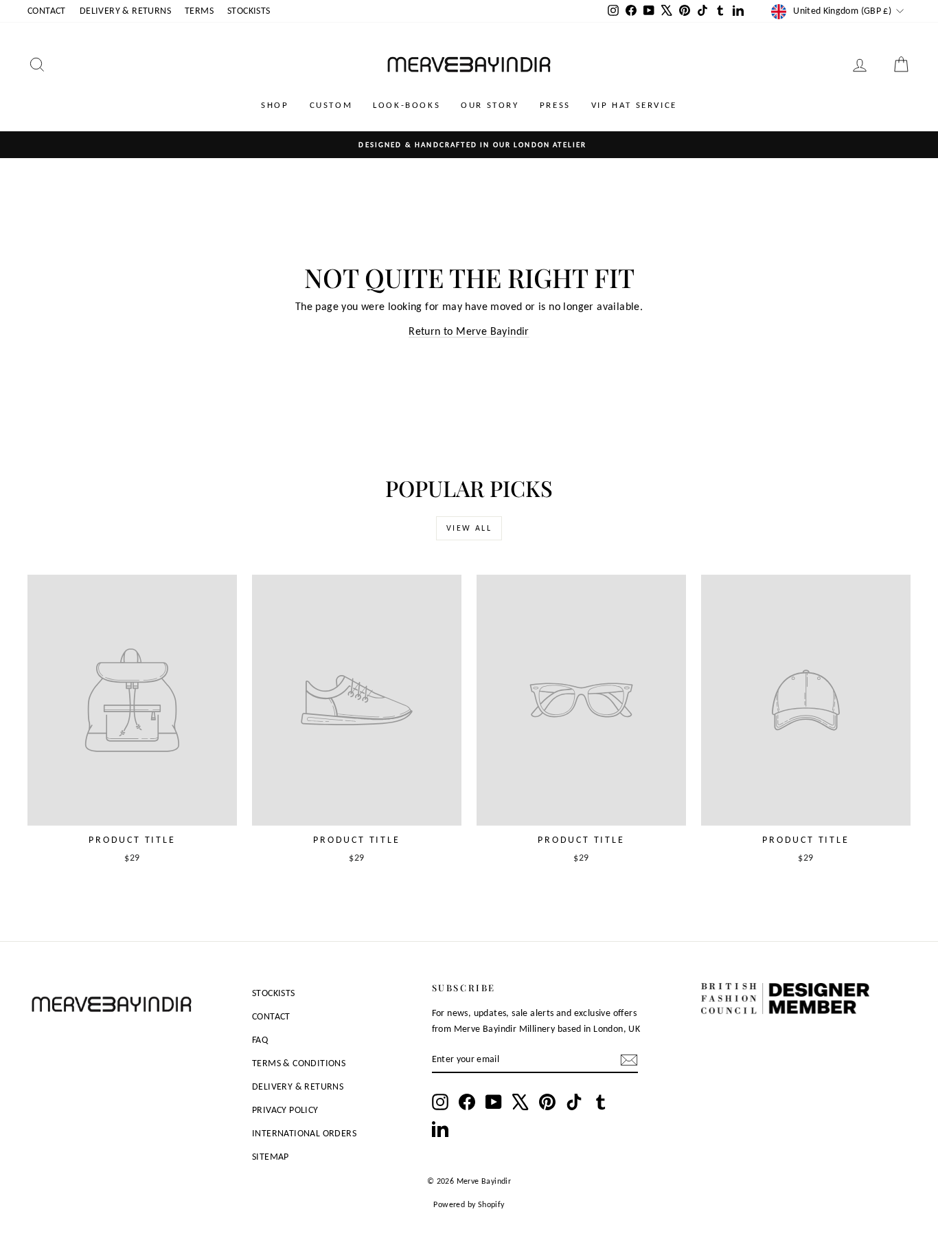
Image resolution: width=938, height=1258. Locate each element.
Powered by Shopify (468, 1204)
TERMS (199, 10)
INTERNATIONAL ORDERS (304, 1133)
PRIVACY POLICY (285, 1110)
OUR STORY (489, 105)
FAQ (260, 1040)
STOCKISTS (249, 10)
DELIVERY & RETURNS (125, 10)
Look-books (406, 105)
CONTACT (46, 10)
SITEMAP (270, 1156)
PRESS (555, 105)
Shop (274, 105)
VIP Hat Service (634, 105)
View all (469, 528)
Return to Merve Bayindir (469, 331)
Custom (331, 105)
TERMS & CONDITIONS (298, 1063)
